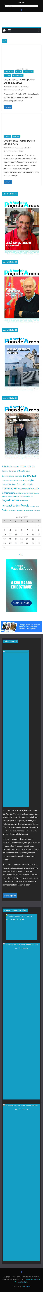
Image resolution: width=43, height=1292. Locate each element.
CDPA (29, 467)
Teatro (5, 510)
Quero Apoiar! (10, 895)
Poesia (24, 505)
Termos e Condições (21, 1282)
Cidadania (18, 71)
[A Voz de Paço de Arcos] (4, 30)
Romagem (32, 506)
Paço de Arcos (10, 500)
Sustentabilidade (18, 75)
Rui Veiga (17, 87)
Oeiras (19, 90)
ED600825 (29, 475)
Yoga (38, 510)
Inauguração (22, 488)
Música (10, 496)
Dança (28, 471)
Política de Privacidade (32, 1279)
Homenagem (9, 488)
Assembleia (16, 467)
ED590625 (18, 476)
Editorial (5, 480)
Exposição (28, 480)
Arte (11, 467)
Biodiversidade (9, 71)
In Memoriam (8, 492)
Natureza (16, 496)
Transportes (29, 510)
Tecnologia (12, 510)
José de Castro (28, 493)
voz (35, 510)
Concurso (12, 471)
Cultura (21, 470)
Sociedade (7, 75)
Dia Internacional (8, 476)
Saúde (37, 506)
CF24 (33, 467)
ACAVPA (5, 466)
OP (23, 90)
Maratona (36, 493)
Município (14, 90)
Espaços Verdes (28, 71)
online (27, 496)
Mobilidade (16, 136)
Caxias (23, 466)
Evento (20, 481)
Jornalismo (19, 493)
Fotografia (21, 484)
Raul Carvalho (19, 148)
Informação (33, 488)
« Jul (21, 554)
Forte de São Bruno (9, 484)
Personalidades (11, 505)
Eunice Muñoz (13, 481)
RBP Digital (26, 1286)
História (29, 484)
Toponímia (21, 510)
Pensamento (24, 500)
